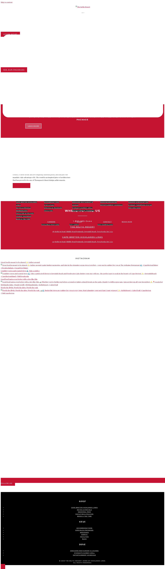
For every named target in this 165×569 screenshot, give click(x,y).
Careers (51, 222)
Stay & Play (49, 205)
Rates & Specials (23, 208)
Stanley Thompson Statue (140, 205)
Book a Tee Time (23, 219)
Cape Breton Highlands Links (84, 507)
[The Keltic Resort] (83, 7)
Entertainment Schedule (83, 210)
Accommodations (51, 202)
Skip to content (7, 2)
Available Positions (50, 224)
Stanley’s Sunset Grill (82, 208)
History (138, 199)
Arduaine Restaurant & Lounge (84, 550)
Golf (26, 199)
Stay (54, 199)
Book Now (127, 222)
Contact (107, 222)
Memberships (22, 210)
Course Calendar (23, 216)
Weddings (104, 202)
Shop (79, 222)
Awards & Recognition (138, 202)
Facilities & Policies (25, 213)
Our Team (101, 224)
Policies (109, 224)
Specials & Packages (53, 208)
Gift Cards (74, 224)
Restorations (134, 208)
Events (110, 199)
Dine (82, 199)
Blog (155, 199)
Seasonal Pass (84, 512)
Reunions (113, 202)
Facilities (48, 210)
